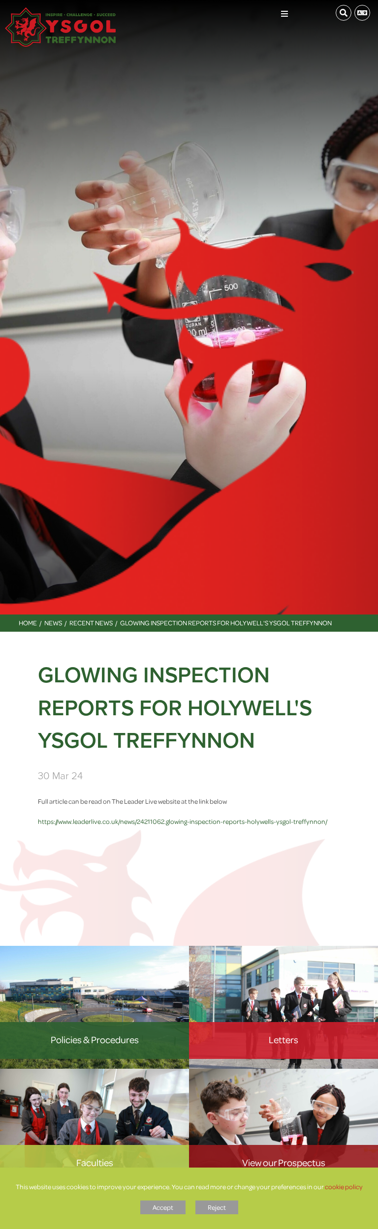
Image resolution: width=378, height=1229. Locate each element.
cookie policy (344, 1186)
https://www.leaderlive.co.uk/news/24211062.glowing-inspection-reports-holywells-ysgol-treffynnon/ (182, 821)
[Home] (60, 12)
